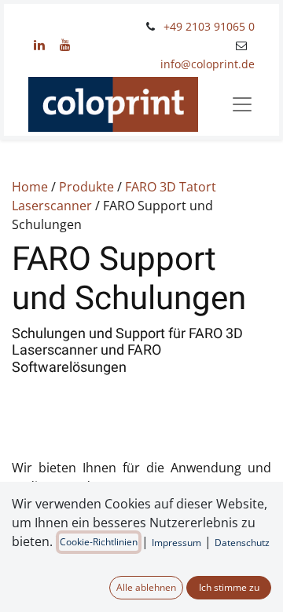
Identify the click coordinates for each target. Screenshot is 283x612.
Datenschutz (242, 542)
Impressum (176, 542)
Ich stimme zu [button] (229, 587)
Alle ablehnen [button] (146, 587)
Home (30, 186)
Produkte (86, 186)
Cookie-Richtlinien (99, 541)
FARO (140, 186)
